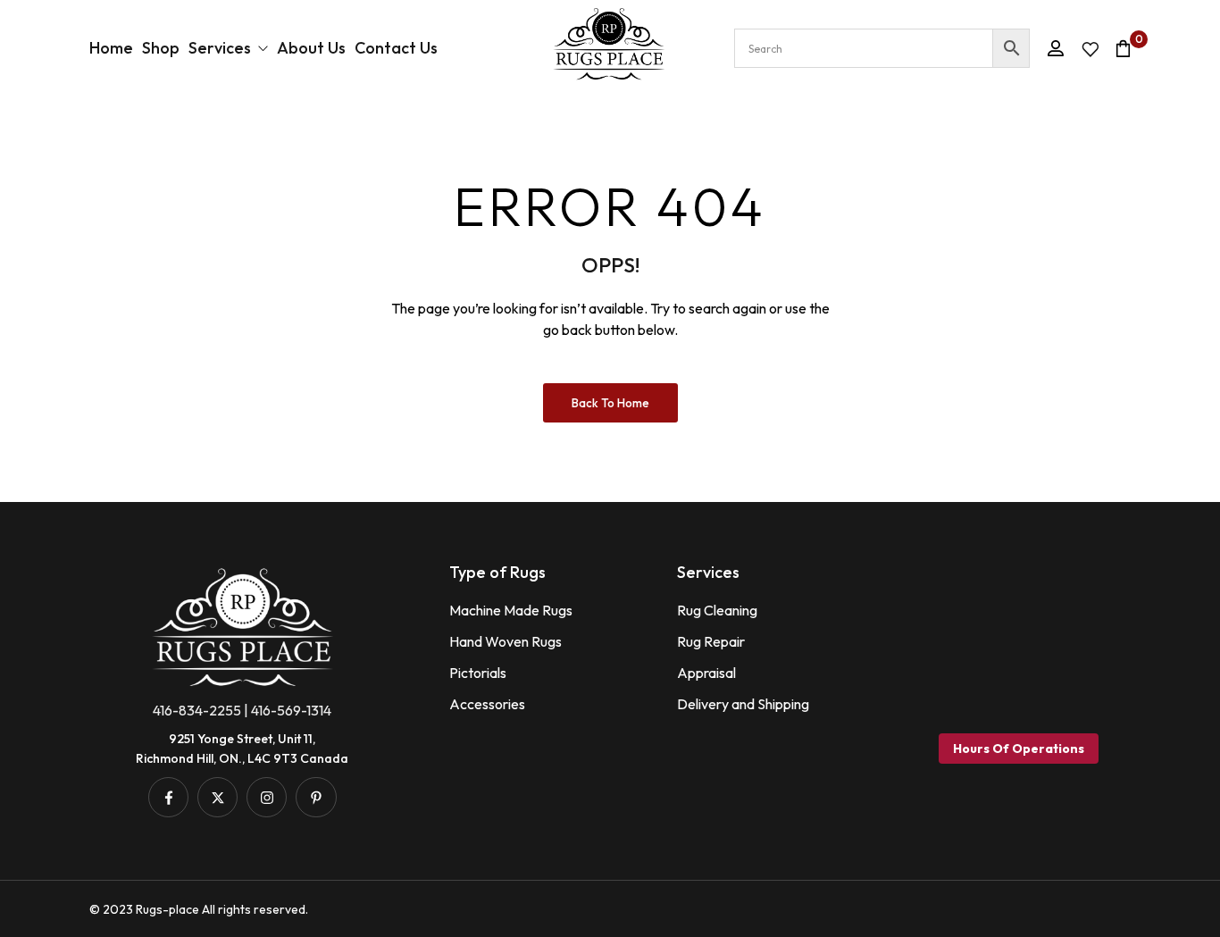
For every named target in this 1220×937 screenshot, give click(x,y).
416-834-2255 (197, 710)
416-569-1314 (291, 710)
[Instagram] (267, 797)
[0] (1123, 48)
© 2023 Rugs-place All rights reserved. (198, 909)
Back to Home (610, 403)
